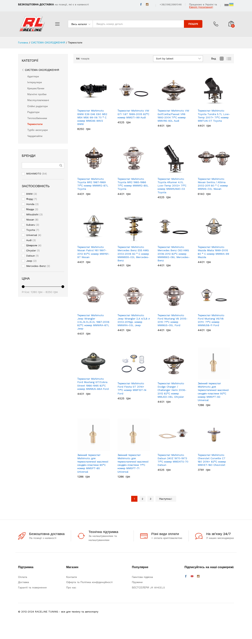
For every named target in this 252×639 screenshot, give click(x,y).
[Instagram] (147, 4)
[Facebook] (141, 4)
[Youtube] (192, 576)
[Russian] (226, 4)
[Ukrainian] (231, 4)
